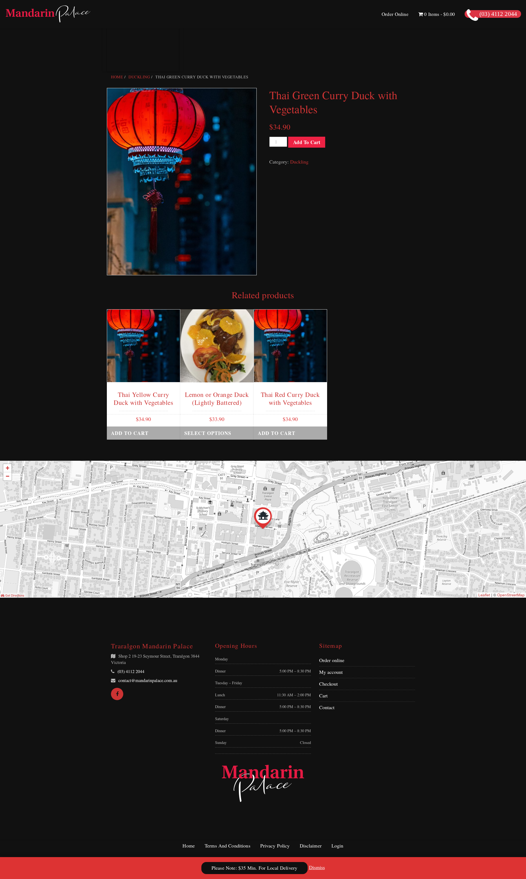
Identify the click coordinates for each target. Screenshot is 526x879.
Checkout (328, 683)
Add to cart (306, 142)
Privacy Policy (275, 845)
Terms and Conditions (227, 845)
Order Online (395, 14)
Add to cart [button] (129, 433)
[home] (263, 783)
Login (337, 845)
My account (331, 672)
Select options (207, 433)
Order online (331, 660)
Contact (327, 707)
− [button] (7, 476)
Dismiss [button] (317, 867)
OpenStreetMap (511, 594)
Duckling (139, 76)
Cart (323, 695)
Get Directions (14, 595)
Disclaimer (311, 845)
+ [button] (7, 468)
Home (117, 76)
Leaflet (484, 594)
